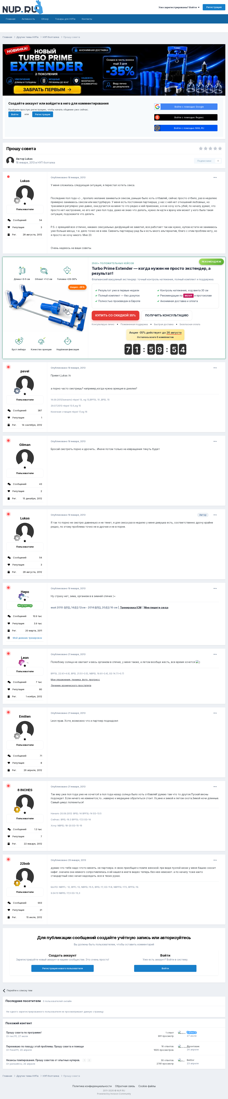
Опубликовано (68, 177)
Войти (14, 114)
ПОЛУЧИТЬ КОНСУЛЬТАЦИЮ (166, 315)
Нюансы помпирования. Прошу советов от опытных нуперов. (43, 1060)
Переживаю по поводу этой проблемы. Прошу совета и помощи (45, 1046)
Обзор (45, 18)
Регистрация (214, 7)
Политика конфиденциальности (92, 1086)
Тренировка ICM (130, 607)
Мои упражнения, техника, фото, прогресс (75, 679)
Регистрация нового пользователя (62, 968)
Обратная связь (125, 1086)
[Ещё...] (215, 177)
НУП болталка (46, 162)
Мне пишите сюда (156, 607)
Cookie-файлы (147, 1086)
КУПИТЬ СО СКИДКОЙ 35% (115, 315)
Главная (10, 18)
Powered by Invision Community (114, 1093)
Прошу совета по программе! (24, 1032)
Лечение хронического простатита (71, 685)
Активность (28, 18)
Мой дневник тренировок (27, 637)
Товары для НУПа (65, 18)
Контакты (87, 18)
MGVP (188, 295)
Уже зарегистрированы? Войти (178, 7)
